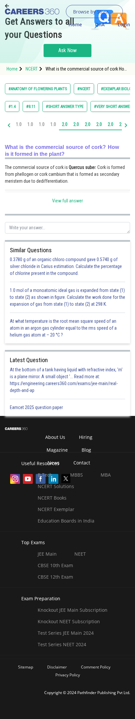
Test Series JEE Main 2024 (66, 633)
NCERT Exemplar (56, 509)
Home (75, 24)
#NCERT (83, 89)
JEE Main (47, 554)
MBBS (76, 475)
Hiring (85, 437)
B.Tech (45, 475)
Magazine (57, 450)
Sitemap (25, 667)
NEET (80, 554)
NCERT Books (52, 498)
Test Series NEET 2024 (62, 644)
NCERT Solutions (56, 486)
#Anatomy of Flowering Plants (38, 89)
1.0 (19, 124)
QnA (100, 24)
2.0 (65, 124)
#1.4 (12, 106)
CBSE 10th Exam (55, 565)
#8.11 (30, 106)
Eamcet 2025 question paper (37, 407)
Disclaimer (57, 667)
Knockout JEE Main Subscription (72, 610)
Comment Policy (95, 667)
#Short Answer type (65, 106)
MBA (106, 475)
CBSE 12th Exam (55, 577)
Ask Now (67, 50)
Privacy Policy (67, 675)
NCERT (32, 69)
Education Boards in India (66, 521)
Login (124, 24)
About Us (55, 437)
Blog (86, 450)
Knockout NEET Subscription (69, 621)
